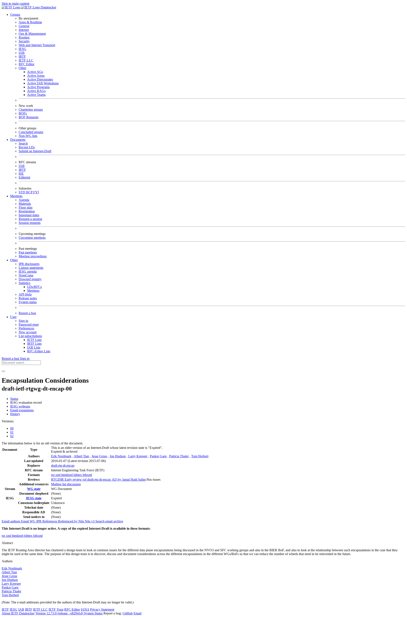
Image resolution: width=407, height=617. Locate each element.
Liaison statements (31, 267)
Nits (81, 521)
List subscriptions (30, 336)
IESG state (34, 498)
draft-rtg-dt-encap (62, 465)
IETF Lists (34, 340)
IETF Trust (56, 609)
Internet (24, 30)
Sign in (23, 320)
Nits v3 (90, 521)
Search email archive (109, 521)
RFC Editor (26, 64)
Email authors (11, 521)
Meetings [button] (16, 196)
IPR (39, 521)
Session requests (29, 223)
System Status (93, 613)
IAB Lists (33, 347)
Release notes (28, 298)
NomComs (26, 275)
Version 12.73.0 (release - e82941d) (59, 613)
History (15, 414)
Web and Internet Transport (37, 45)
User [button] (13, 317)
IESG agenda (28, 271)
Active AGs (35, 72)
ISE (21, 173)
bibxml (87, 475)
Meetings (33, 290)
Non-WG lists (28, 136)
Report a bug (27, 313)
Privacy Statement (102, 609)
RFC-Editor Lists (38, 351)
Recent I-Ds (27, 147)
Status (14, 399)
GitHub (128, 613)
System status (28, 302)
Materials (25, 203)
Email (137, 613)
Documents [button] (17, 139)
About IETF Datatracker (18, 613)
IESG (22, 49)
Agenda (24, 200)
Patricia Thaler (179, 456)
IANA (85, 609)
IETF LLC (26, 60)
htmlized (67, 475)
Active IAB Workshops (43, 83)
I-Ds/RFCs (34, 287)
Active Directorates (40, 79)
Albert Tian (81, 456)
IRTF (22, 56)
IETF (5, 609)
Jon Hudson (118, 456)
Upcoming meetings (32, 237)
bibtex (78, 475)
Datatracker (48, 7)
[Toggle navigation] (3, 371)
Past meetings (28, 252)
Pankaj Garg (158, 456)
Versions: (8, 421)
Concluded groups (31, 132)
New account (27, 332)
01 (12, 432)
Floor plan (25, 207)
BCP (29, 192)
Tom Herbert (199, 456)
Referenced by (68, 521)
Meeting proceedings (33, 256)
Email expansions (22, 410)
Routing (24, 37)
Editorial (24, 177)
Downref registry (30, 279)
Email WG (28, 521)
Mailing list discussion (66, 484)
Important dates (29, 215)
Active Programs (38, 87)
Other (22, 68)
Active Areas (36, 75)
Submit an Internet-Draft (35, 151)
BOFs (23, 113)
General (24, 26)
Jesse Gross (99, 456)
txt (53, 475)
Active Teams (36, 94)
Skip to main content (15, 3)
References (50, 521)
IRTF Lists (34, 343)
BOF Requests (28, 117)
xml (58, 475)
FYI (36, 192)
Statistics (24, 283)
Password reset (29, 324)
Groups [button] (15, 14)
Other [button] (14, 260)
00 (12, 428)
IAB (22, 52)
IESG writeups (20, 406)
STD (22, 192)
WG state (33, 489)
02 (12, 436)
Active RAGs (36, 91)
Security (24, 41)
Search (23, 143)
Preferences (26, 328)
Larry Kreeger (137, 456)
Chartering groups (31, 109)
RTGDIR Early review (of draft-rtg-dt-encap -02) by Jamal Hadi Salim (98, 479)
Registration (27, 211)
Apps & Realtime (30, 22)
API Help (25, 294)
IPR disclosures (29, 264)
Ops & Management (32, 33)
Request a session (30, 219)
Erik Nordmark (61, 456)
